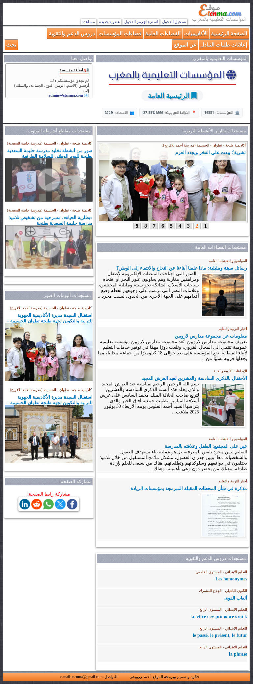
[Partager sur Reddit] (36, 507)
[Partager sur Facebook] (72, 507)
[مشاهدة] (49, 180)
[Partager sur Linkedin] (24, 507)
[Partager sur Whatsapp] (48, 507)
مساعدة (88, 21)
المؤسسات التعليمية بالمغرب (167, 74)
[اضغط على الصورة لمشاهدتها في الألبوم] (49, 379)
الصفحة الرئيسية (229, 33)
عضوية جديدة (109, 21)
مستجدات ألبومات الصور (67, 295)
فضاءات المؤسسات (120, 33)
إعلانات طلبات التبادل (223, 44)
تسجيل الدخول (174, 21)
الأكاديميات (196, 33)
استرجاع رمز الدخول (141, 21)
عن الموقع (185, 44)
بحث (11, 44)
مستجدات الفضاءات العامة (220, 247)
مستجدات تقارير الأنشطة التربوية (214, 130)
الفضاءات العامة (163, 33)
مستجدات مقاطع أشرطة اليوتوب (59, 130)
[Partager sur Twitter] (60, 507)
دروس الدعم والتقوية (72, 33)
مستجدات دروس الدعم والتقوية (216, 558)
